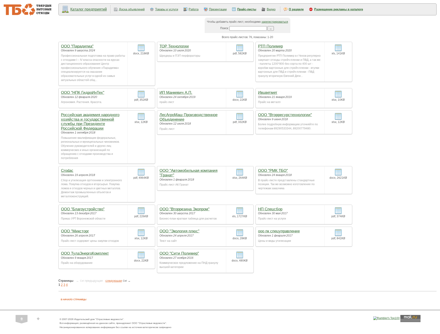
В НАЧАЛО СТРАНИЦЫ (73, 299)
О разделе (296, 9)
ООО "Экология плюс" (179, 231)
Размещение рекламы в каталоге (338, 9)
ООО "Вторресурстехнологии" (285, 115)
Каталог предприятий (88, 9)
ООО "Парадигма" (77, 46)
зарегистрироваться (274, 21)
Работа (193, 9)
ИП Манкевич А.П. (176, 92)
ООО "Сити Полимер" (179, 253)
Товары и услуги (166, 9)
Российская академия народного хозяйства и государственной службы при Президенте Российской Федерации (90, 122)
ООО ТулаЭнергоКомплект (85, 253)
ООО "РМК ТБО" (273, 170)
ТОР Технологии (174, 46)
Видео (271, 9)
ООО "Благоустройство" (82, 209)
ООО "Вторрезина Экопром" (184, 209)
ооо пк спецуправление (279, 231)
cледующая (113, 280)
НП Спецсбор (270, 209)
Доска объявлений (132, 9)
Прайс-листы (246, 9)
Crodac (67, 170)
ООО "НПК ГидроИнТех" (82, 92)
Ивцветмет (267, 92)
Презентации (218, 9)
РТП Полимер (270, 46)
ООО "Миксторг (75, 231)
